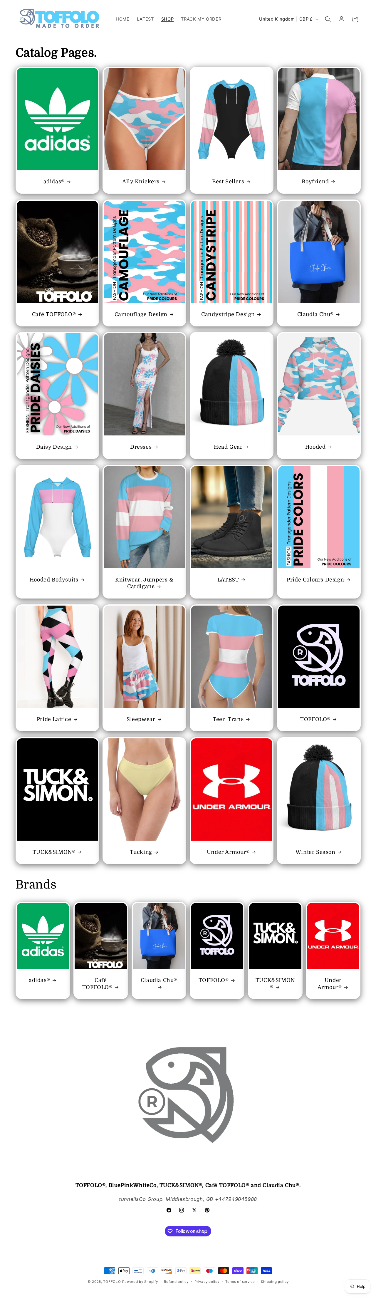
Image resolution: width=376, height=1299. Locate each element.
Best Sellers (228, 182)
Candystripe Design (228, 314)
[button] (328, 19)
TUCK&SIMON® (53, 852)
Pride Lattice (53, 720)
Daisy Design (54, 447)
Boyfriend (315, 182)
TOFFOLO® (315, 720)
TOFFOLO (112, 1282)
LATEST (228, 580)
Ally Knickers (141, 182)
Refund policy (176, 1282)
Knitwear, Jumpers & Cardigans (144, 583)
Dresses (141, 447)
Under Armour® (228, 852)
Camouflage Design (141, 314)
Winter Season (315, 852)
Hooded (315, 447)
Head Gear (228, 447)
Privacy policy (206, 1282)
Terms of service (240, 1282)
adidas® (53, 182)
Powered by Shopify (140, 1282)
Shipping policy (274, 1282)
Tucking (141, 852)
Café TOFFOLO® (54, 314)
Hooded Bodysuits (53, 580)
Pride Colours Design (315, 580)
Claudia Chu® (315, 314)
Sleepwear (141, 720)
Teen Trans (228, 720)
